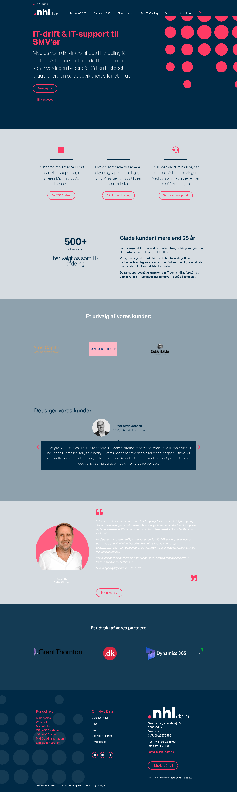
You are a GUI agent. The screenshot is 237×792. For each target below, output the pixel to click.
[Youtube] (102, 755)
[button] (78, 14)
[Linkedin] (95, 755)
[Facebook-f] (110, 755)
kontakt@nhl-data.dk (161, 752)
